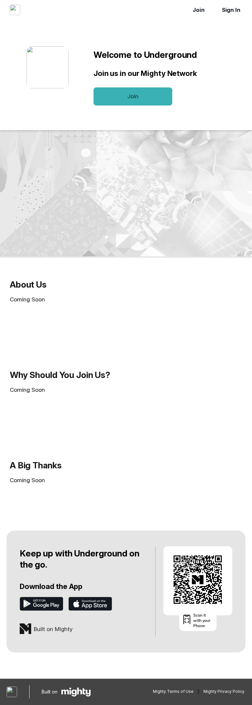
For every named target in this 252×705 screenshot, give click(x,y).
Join (199, 10)
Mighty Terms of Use (173, 691)
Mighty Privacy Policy (223, 691)
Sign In (231, 10)
